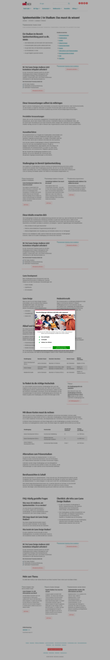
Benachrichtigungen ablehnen (46, 347)
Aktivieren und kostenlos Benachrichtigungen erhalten (61, 348)
